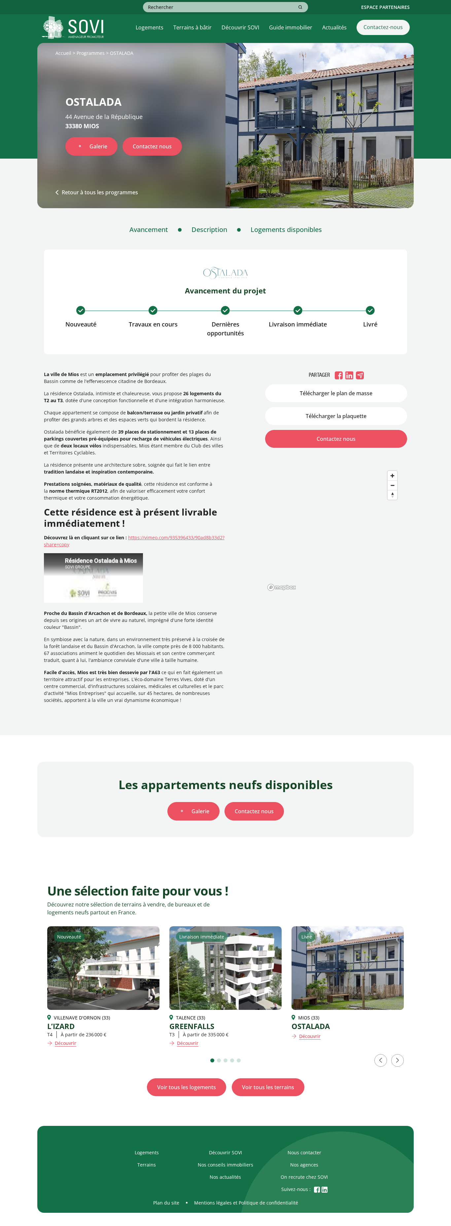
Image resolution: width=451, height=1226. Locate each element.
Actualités (334, 27)
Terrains (146, 1165)
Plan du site (166, 1203)
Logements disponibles (286, 229)
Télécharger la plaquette (336, 416)
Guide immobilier (290, 27)
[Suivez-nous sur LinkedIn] (325, 1189)
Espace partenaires (385, 7)
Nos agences (304, 1165)
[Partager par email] (360, 375)
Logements (149, 27)
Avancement (148, 229)
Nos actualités (225, 1177)
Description (209, 229)
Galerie (98, 146)
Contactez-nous (383, 27)
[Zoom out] (392, 485)
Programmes (91, 53)
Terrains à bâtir (192, 27)
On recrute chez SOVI (304, 1177)
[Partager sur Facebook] (339, 375)
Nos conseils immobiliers (225, 1165)
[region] (336, 527)
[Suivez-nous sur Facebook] (317, 1189)
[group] (103, 986)
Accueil (63, 53)
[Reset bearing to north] (392, 495)
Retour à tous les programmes (100, 192)
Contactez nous (152, 146)
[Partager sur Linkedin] (349, 375)
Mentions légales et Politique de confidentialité (246, 1203)
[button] (212, 1060)
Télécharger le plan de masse (336, 393)
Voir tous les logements (186, 1087)
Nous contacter (304, 1152)
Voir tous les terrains (268, 1087)
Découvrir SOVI (240, 27)
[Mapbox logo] (281, 587)
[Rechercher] (300, 7)
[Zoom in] (392, 475)
